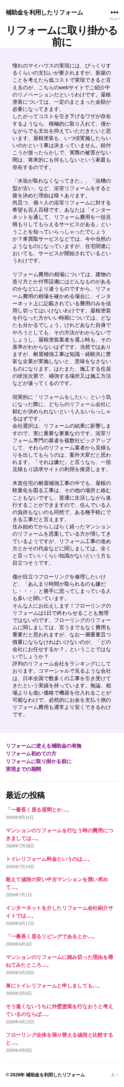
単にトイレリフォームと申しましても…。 (54, 986)
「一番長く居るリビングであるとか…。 (52, 936)
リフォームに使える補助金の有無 (44, 746)
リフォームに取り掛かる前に (39, 761)
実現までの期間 (23, 769)
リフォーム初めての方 (31, 753)
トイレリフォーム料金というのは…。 (49, 859)
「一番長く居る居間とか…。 (39, 810)
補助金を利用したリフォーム (44, 12)
